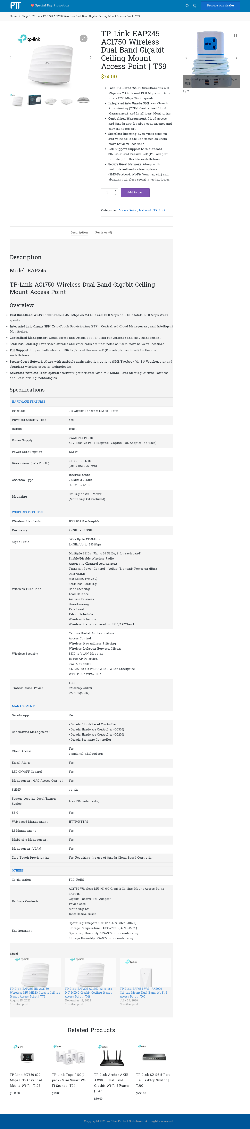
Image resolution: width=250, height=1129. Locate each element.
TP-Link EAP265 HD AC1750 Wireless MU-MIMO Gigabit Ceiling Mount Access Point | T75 (35, 993)
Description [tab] (79, 233)
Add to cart (135, 192)
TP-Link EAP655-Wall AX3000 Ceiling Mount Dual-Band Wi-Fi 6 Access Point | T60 (143, 993)
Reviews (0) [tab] (103, 233)
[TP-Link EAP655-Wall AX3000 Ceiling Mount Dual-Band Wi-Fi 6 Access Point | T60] (145, 972)
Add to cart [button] (27, 1069)
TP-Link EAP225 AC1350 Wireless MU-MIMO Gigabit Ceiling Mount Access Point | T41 (88, 993)
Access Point (128, 210)
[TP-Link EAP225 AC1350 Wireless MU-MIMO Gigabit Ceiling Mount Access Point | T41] (90, 972)
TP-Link (160, 210)
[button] (220, 5)
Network (145, 210)
